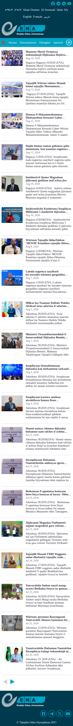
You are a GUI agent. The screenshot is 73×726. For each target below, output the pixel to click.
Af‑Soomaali (48, 9)
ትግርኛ (17, 9)
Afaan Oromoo (31, 9)
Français (37, 16)
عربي (47, 16)
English (27, 16)
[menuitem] (12, 43)
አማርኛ (9, 9)
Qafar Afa (62, 9)
